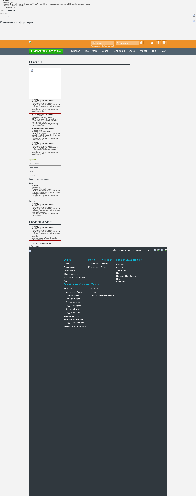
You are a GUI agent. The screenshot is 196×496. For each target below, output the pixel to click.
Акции (154, 51)
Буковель (120, 264)
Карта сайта (69, 270)
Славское (120, 267)
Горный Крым (72, 295)
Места (104, 51)
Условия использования (75, 277)
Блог (31, 183)
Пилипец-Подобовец (126, 276)
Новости (104, 264)
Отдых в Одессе (71, 316)
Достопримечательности (39, 179)
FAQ (163, 51)
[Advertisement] (52, 33)
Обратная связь (71, 274)
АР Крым (68, 288)
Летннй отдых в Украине (76, 284)
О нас (66, 264)
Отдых (132, 51)
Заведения (33, 167)
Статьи (94, 288)
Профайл (33, 160)
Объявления (34, 164)
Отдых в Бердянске (75, 323)
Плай (118, 279)
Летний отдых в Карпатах (75, 326)
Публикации (118, 51)
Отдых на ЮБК (73, 312)
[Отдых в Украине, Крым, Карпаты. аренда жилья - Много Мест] (30, 42)
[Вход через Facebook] (158, 42)
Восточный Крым (74, 292)
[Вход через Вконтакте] (164, 42)
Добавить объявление (47, 51)
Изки (118, 273)
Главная (75, 51)
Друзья (32, 201)
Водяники (120, 282)
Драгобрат (121, 270)
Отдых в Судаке (73, 305)
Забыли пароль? (108, 46)
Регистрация (95, 46)
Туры (31, 171)
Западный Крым (73, 299)
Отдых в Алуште (73, 302)
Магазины (33, 175)
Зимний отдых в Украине (129, 260)
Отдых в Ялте (72, 309)
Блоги (103, 267)
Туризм (143, 51)
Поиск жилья (91, 51)
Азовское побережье (73, 319)
